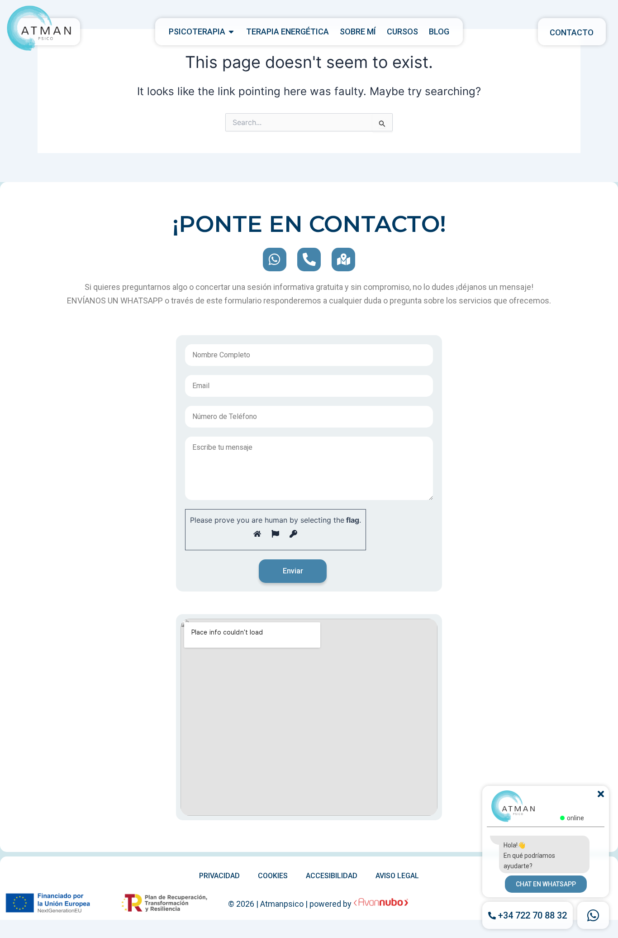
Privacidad (219, 875)
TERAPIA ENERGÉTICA (287, 31)
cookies (273, 875)
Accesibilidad (331, 875)
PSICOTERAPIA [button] (197, 31)
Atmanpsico (282, 904)
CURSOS (402, 31)
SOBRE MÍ (358, 31)
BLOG (439, 31)
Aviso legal (397, 875)
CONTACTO (572, 32)
